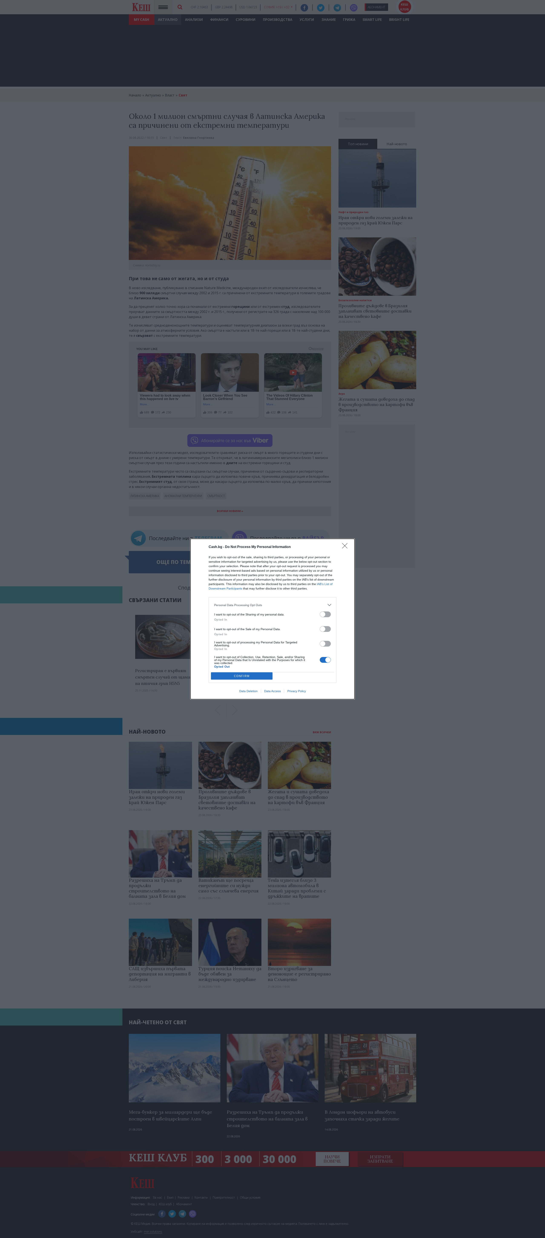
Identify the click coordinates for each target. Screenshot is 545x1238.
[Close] (346, 547)
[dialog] (272, 619)
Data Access (272, 691)
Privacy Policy (296, 691)
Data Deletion (248, 691)
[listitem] (272, 605)
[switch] (325, 614)
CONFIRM (242, 676)
